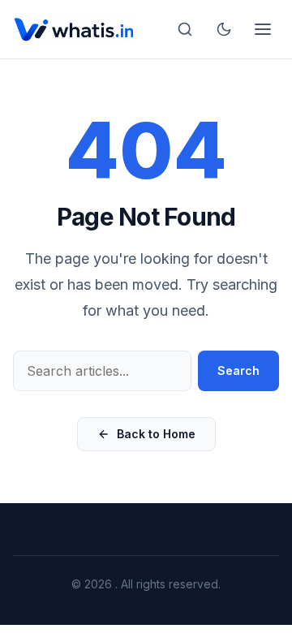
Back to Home (156, 434)
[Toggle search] (185, 29)
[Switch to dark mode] (224, 29)
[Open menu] (263, 29)
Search (238, 370)
